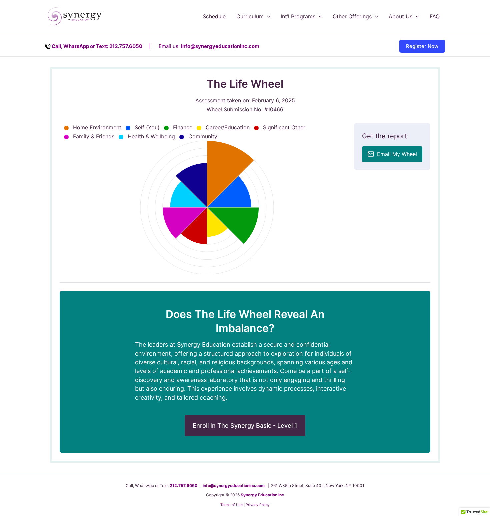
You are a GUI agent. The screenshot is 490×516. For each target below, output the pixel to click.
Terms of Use (231, 505)
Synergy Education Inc (262, 494)
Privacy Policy (258, 505)
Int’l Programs (298, 16)
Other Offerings (352, 16)
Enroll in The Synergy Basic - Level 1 (245, 425)
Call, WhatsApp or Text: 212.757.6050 (97, 46)
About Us (400, 16)
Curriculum (250, 16)
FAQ (435, 16)
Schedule (214, 16)
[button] (267, 16)
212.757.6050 (183, 485)
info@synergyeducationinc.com (220, 46)
